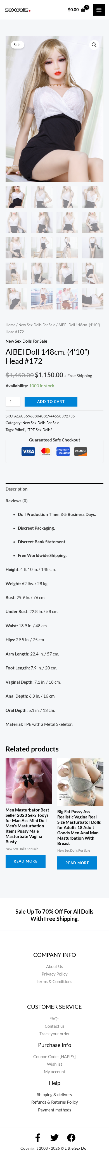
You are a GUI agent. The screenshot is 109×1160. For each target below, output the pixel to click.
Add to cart (51, 401)
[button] (94, 45)
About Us (54, 966)
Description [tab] (17, 489)
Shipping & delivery (54, 1094)
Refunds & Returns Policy (54, 1102)
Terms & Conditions (54, 981)
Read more (25, 861)
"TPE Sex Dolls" (39, 430)
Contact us (55, 1026)
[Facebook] (38, 1137)
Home (10, 325)
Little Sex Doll (77, 1148)
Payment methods (54, 1110)
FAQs (54, 1018)
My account (54, 1071)
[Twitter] (54, 1137)
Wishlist (54, 1064)
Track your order (54, 1033)
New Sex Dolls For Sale (36, 325)
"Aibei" (20, 430)
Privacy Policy (55, 974)
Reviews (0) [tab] (17, 500)
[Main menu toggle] (99, 10)
